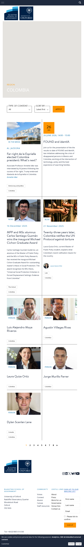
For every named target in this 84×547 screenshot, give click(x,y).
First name (69, 499)
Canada (11, 432)
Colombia (11, 191)
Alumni (40, 500)
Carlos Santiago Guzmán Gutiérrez (21, 250)
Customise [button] (5, 544)
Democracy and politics (16, 186)
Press (53, 497)
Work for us (56, 500)
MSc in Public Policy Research (25, 256)
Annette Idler (12, 177)
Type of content (18, 105)
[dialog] (42, 541)
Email (67, 511)
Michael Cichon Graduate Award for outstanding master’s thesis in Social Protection (23, 262)
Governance (56, 503)
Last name (69, 505)
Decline (71, 544)
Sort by (40, 105)
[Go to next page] (57, 445)
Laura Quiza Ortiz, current (54, 246)
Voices (39, 494)
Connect (40, 497)
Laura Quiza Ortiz (56, 266)
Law (46, 273)
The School (12, 287)
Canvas (40, 503)
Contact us (55, 509)
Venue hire (55, 506)
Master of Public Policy (29, 253)
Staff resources (43, 506)
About (53, 494)
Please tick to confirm (71, 518)
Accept (78, 544)
